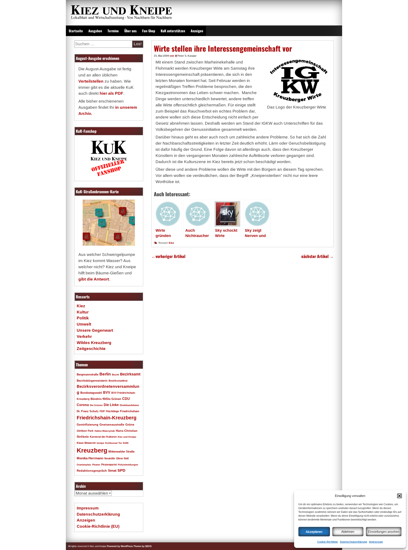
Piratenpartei (109, 464)
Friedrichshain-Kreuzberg (106, 417)
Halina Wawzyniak (105, 431)
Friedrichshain (129, 411)
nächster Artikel (317, 256)
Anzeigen (197, 30)
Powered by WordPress (120, 546)
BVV (106, 392)
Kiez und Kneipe (127, 437)
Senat (112, 470)
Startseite (76, 30)
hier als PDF (111, 93)
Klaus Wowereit (86, 442)
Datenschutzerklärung (353, 541)
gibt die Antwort (93, 279)
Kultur (83, 312)
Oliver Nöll (122, 458)
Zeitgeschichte (91, 348)
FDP (102, 411)
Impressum (376, 541)
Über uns (130, 30)
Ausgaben (95, 30)
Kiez (171, 242)
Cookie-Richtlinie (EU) (98, 526)
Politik (83, 318)
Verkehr (84, 336)
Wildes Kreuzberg (94, 342)
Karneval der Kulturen (103, 436)
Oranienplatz (84, 464)
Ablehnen (347, 531)
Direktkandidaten (129, 405)
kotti (125, 442)
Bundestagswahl (91, 392)
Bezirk (115, 374)
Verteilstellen (90, 81)
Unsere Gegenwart (95, 330)
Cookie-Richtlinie (327, 541)
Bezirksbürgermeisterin (92, 380)
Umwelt (84, 324)
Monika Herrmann (90, 458)
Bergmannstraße (87, 374)
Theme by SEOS (142, 546)
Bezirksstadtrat (118, 380)
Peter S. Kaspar (187, 55)
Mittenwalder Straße (121, 451)
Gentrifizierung (87, 424)
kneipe (100, 443)
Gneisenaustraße (111, 424)
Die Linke (111, 405)
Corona (83, 405)
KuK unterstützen (173, 30)
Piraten (96, 464)
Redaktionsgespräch (92, 470)
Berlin (105, 374)
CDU (126, 399)
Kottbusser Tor (113, 443)
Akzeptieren (314, 531)
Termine (113, 30)
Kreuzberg (92, 450)
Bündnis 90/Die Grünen (106, 399)
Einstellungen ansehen (383, 531)
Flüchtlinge (112, 411)
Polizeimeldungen (128, 464)
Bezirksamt (130, 374)
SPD (121, 470)
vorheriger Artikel (168, 256)
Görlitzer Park (85, 430)
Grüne (129, 424)
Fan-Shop (148, 30)
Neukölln (109, 458)
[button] (399, 496)
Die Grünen (96, 405)
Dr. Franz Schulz (88, 411)
